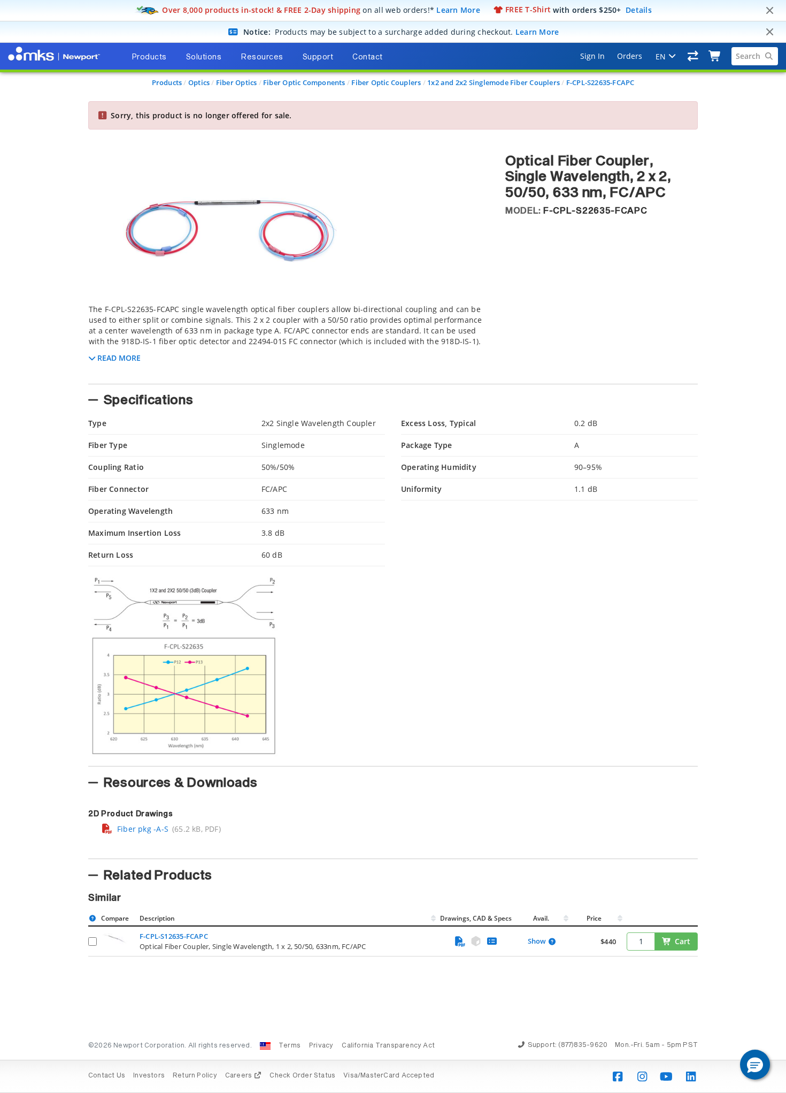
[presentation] (393, 546)
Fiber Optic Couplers (386, 82)
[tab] (289, 341)
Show (537, 941)
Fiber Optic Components (304, 82)
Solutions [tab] (204, 57)
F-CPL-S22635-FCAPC (600, 82)
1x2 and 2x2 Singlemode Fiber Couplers (493, 82)
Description (157, 918)
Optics (199, 82)
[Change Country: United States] (265, 1046)
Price (594, 918)
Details (639, 9)
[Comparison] (693, 56)
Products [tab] (149, 57)
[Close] (769, 11)
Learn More (458, 9)
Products (167, 82)
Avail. (542, 918)
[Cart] (715, 56)
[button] (755, 1065)
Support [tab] (318, 57)
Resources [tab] (262, 57)
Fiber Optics (236, 82)
